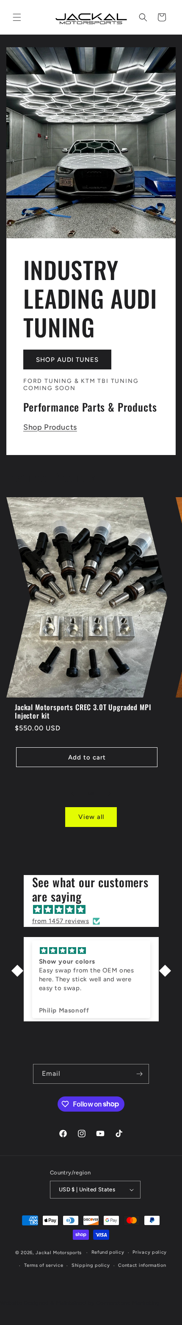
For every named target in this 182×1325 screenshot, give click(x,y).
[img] (95, 910)
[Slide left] (72, 793)
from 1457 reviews (60, 921)
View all (91, 817)
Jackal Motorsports (59, 1252)
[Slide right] (109, 793)
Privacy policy (149, 1252)
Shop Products (50, 427)
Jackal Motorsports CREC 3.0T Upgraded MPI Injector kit (83, 711)
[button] (17, 17)
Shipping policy (91, 1265)
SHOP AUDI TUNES (67, 360)
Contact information (142, 1265)
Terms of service (43, 1265)
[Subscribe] (139, 1074)
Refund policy (107, 1252)
